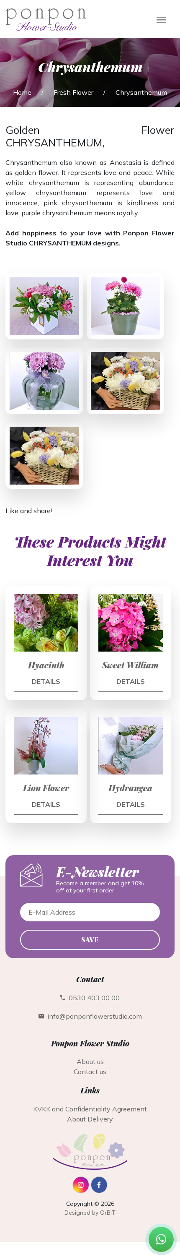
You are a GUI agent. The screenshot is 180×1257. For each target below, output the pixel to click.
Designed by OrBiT (90, 1212)
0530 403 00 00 (92, 998)
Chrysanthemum (141, 92)
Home (22, 92)
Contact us (90, 1071)
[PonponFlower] (80, 1191)
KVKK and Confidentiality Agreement (90, 1109)
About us (90, 1061)
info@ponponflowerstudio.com (93, 1016)
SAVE (90, 939)
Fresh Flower (73, 92)
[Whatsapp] (161, 1239)
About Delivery (90, 1119)
